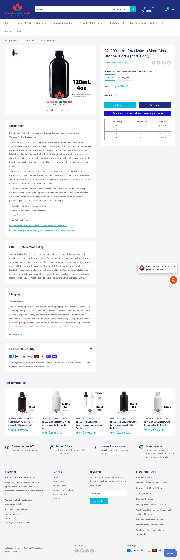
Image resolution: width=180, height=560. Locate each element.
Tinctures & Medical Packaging (29, 23)
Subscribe (99, 501)
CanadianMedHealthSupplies (118, 63)
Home (8, 23)
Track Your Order (60, 494)
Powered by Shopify (13, 551)
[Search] (133, 9)
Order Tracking (157, 23)
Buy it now (155, 105)
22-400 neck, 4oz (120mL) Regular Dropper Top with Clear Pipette (89, 425)
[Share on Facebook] (154, 62)
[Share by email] (169, 62)
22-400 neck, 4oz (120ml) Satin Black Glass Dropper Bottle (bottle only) (123, 425)
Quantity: (108, 95)
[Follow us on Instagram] (87, 550)
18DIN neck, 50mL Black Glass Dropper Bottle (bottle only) (20, 423)
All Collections (59, 485)
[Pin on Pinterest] (159, 62)
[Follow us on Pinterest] (92, 550)
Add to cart (120, 105)
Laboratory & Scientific (61, 23)
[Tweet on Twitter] (164, 62)
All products (18, 40)
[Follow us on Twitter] (82, 550)
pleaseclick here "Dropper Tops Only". (38, 225)
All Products (58, 481)
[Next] (174, 412)
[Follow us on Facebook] (77, 550)
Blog (19, 31)
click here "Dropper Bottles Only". (43, 230)
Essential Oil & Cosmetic (91, 23)
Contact (9, 31)
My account (147, 10)
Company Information (63, 490)
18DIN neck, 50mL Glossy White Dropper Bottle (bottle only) (156, 423)
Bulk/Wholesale (117, 23)
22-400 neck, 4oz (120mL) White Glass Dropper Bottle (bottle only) (56, 425)
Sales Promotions (138, 23)
